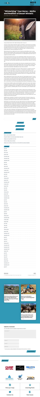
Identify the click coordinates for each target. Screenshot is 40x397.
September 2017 (6, 264)
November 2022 (6, 195)
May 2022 (5, 201)
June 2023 (5, 188)
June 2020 (5, 223)
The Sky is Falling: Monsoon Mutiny (9, 140)
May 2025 (5, 164)
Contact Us (10, 395)
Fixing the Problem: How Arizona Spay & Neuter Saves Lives (13, 136)
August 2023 (6, 186)
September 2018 (6, 249)
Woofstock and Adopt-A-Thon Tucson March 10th (13, 275)
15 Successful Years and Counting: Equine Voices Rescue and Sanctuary (27, 316)
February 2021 (6, 215)
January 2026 (6, 154)
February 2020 (6, 229)
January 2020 (6, 231)
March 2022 (6, 203)
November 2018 (6, 247)
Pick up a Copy (10, 387)
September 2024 (6, 172)
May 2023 (5, 190)
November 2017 (6, 262)
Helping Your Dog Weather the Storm (10, 138)
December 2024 (6, 168)
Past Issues (30, 395)
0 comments (16, 15)
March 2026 (6, 152)
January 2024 (6, 180)
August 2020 (6, 221)
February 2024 (6, 178)
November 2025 (6, 158)
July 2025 (5, 162)
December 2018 (6, 245)
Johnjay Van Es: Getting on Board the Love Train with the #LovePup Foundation (17, 142)
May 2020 (5, 225)
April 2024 (5, 176)
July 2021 (5, 211)
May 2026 (5, 150)
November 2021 (6, 207)
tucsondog (6, 15)
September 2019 (6, 235)
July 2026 (5, 148)
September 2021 (6, 209)
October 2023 (6, 184)
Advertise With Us (19, 129)
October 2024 (6, 170)
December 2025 (6, 156)
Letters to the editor (20, 125)
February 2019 (6, 243)
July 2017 (5, 266)
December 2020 (6, 217)
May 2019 (5, 239)
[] (30, 385)
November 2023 (6, 182)
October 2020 (6, 219)
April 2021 (5, 213)
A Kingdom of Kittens (31, 275)
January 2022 (6, 205)
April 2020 (5, 227)
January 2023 (6, 193)
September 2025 (6, 160)
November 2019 (6, 233)
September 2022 (6, 197)
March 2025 (6, 166)
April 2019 (5, 241)
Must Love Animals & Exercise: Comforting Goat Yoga (27, 298)
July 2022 (5, 199)
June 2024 (5, 174)
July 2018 (5, 253)
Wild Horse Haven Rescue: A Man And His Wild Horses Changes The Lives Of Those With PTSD (11, 298)
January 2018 (6, 260)
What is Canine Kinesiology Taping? (9, 134)
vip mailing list (20, 122)
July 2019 (5, 237)
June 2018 (5, 255)
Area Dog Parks (29, 387)
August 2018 (6, 251)
